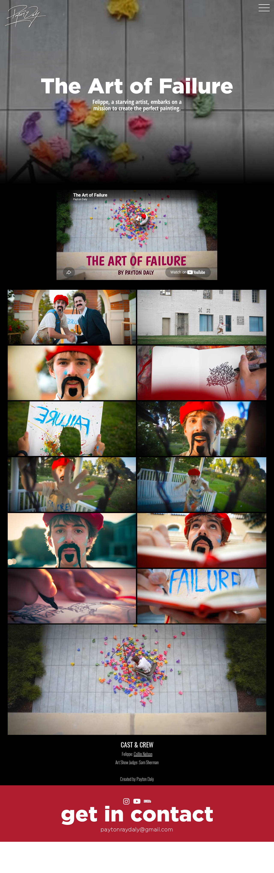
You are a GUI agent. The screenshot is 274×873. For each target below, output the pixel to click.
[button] (264, 7)
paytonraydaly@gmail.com (137, 829)
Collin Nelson (143, 754)
